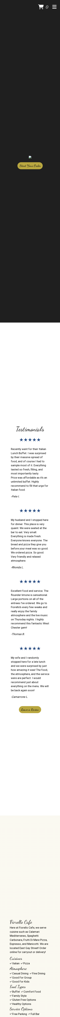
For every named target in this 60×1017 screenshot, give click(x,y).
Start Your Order (30, 166)
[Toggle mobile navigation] (54, 7)
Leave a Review (30, 710)
